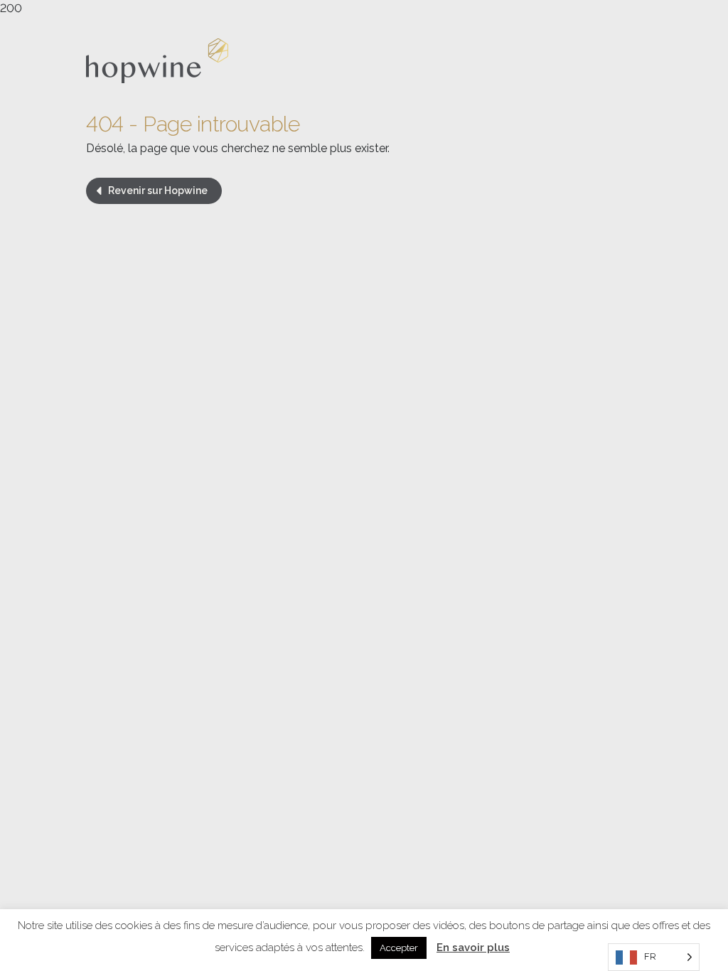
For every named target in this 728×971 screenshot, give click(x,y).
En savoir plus (473, 947)
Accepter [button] (399, 948)
